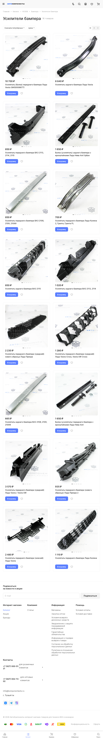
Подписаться (90, 596)
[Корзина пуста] (98, 4)
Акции (6, 614)
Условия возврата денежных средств (60, 618)
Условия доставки (84, 614)
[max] (16, 702)
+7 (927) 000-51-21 (11, 667)
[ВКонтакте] (5, 702)
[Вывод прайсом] (98, 28)
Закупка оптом (58, 614)
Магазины (56, 610)
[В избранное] (21, 93)
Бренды (6, 617)
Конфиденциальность (80, 724)
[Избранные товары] (92, 4)
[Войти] (85, 4)
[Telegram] (11, 702)
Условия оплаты (83, 610)
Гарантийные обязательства (58, 633)
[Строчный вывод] (94, 28)
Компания (32, 605)
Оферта (96, 724)
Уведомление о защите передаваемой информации (62, 626)
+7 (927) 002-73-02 (11, 680)
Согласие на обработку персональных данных (62, 645)
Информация (58, 605)
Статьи (30, 610)
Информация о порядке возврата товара (62, 639)
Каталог (6, 610)
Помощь (80, 605)
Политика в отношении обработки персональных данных (63, 652)
